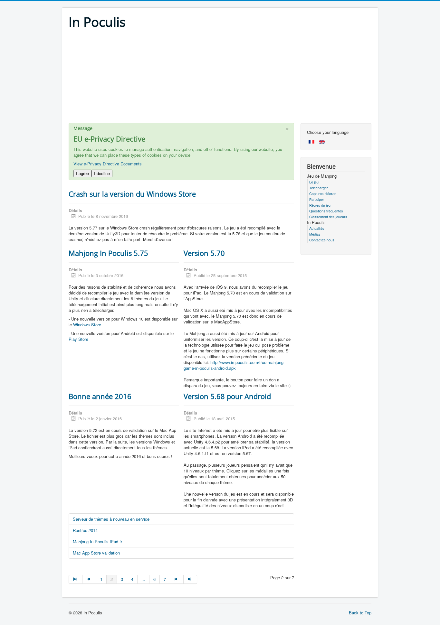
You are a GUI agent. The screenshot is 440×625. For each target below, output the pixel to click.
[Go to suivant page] (177, 579)
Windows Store (87, 325)
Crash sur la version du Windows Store (132, 194)
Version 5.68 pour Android (227, 396)
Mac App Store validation (96, 553)
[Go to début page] (75, 579)
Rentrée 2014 (85, 530)
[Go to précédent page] (89, 579)
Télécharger (318, 187)
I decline (102, 173)
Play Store (78, 339)
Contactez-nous (321, 239)
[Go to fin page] (190, 579)
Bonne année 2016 (100, 396)
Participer (316, 199)
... (143, 579)
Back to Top (360, 613)
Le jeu (314, 181)
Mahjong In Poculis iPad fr (97, 541)
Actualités (316, 228)
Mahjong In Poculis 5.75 (108, 253)
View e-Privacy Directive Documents (107, 164)
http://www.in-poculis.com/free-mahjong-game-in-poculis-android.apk (234, 365)
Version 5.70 (204, 253)
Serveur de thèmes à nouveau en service (111, 519)
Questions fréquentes (326, 210)
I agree (82, 173)
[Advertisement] (220, 78)
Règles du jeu (319, 205)
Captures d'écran (322, 193)
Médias (314, 234)
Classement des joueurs (328, 216)
